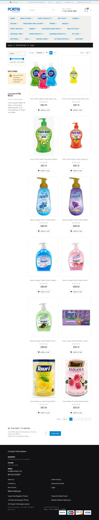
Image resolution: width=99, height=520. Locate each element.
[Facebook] (45, 439)
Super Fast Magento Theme (18, 496)
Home (10, 45)
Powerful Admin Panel (59, 496)
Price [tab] (12, 53)
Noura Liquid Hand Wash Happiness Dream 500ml (51, 280)
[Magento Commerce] (14, 10)
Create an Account (84, 2)
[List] (55, 52)
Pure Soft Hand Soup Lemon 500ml (77, 99)
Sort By (31, 53)
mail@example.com (15, 471)
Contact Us (69, 2)
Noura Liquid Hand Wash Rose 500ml (77, 280)
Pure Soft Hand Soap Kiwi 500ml (43, 159)
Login (53, 487)
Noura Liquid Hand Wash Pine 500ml (45, 341)
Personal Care (21, 45)
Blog (50, 2)
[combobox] (41, 10)
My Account (12, 487)
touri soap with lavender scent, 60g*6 (78, 341)
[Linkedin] (50, 439)
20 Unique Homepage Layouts (19, 504)
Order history (56, 479)
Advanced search (57, 483)
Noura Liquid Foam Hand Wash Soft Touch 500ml (50, 220)
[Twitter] (48, 439)
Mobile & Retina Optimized (61, 500)
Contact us (12, 483)
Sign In (58, 2)
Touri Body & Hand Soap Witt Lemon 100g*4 (48, 401)
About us (11, 479)
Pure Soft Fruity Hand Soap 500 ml (76, 159)
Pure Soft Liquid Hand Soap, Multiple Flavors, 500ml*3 (52, 99)
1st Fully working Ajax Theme (18, 500)
